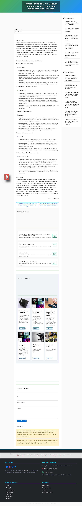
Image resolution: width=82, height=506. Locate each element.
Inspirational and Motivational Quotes (37, 312)
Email (18, 396)
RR (6, 177)
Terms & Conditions (10, 490)
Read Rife (44, 490)
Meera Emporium (46, 487)
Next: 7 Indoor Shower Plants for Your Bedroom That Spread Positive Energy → (49, 205)
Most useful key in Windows (23, 311)
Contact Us (8, 487)
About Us (8, 485)
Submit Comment (22, 420)
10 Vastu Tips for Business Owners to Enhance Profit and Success (72, 30)
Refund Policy (9, 496)
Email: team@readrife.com (50, 468)
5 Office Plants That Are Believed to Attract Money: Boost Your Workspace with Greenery (34, 235)
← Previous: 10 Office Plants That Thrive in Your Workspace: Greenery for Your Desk (27, 205)
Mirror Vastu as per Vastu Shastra (28, 261)
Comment (19, 408)
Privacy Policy (9, 494)
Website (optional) (20, 402)
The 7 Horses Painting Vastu (26, 244)
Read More (55, 236)
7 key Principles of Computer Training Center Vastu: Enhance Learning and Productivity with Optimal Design (72, 104)
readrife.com (27, 470)
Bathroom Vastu (23, 253)
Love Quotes (22, 345)
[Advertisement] (7, 33)
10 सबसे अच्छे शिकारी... (49, 345)
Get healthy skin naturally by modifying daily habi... (50, 313)
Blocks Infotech (46, 485)
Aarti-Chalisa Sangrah (47, 492)
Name (18, 391)
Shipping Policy (9, 492)
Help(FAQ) (8, 498)
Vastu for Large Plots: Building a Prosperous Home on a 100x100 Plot (72, 23)
